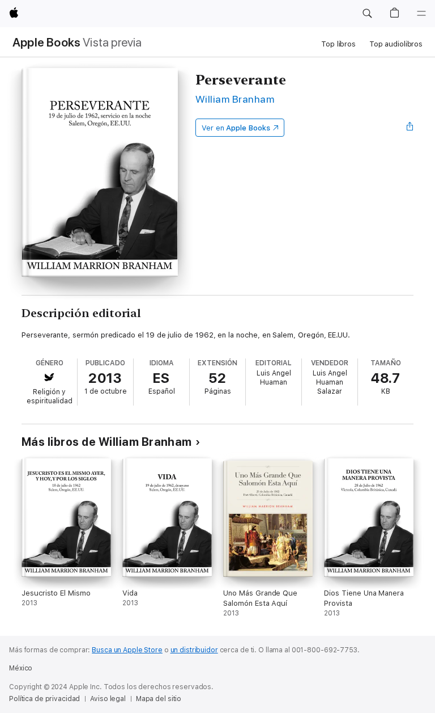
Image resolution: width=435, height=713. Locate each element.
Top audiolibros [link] (396, 44)
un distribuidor (194, 650)
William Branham (234, 99)
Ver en (236, 128)
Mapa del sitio (158, 699)
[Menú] (421, 13)
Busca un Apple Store (127, 650)
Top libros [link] (338, 44)
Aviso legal (108, 699)
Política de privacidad (44, 699)
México (20, 668)
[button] (367, 13)
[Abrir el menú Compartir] (410, 127)
